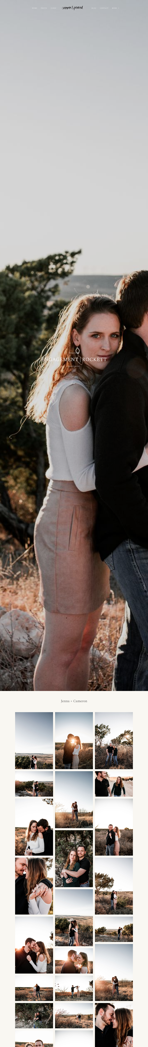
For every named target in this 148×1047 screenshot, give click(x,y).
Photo (44, 8)
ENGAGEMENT (74, 366)
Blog (94, 8)
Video (53, 8)
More (115, 8)
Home (34, 8)
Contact (104, 8)
